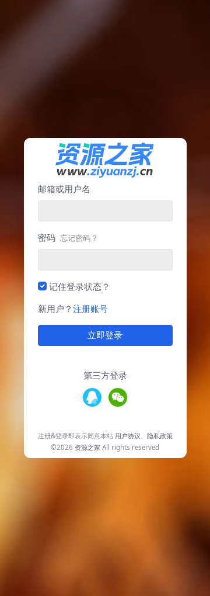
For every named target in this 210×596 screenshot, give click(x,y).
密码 (68, 237)
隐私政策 (160, 435)
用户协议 (128, 435)
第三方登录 (105, 375)
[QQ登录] (92, 397)
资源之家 (87, 447)
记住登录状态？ (79, 286)
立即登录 (105, 335)
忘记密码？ (79, 238)
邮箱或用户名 (64, 189)
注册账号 (90, 308)
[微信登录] (118, 397)
